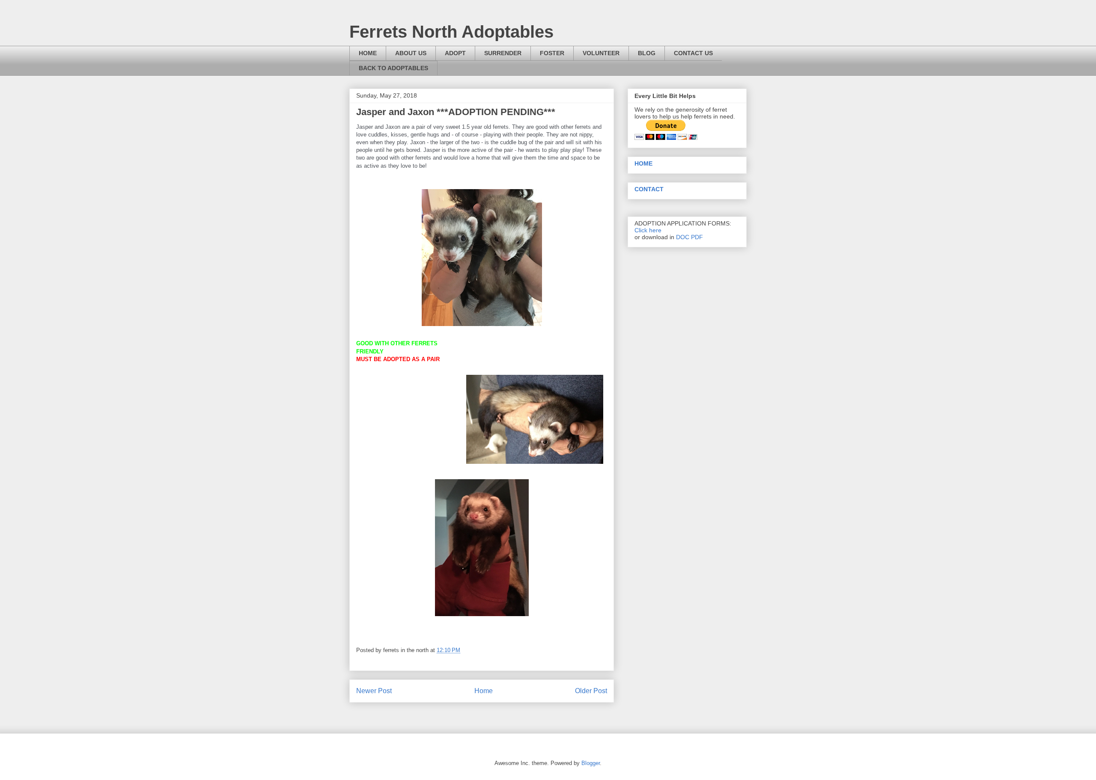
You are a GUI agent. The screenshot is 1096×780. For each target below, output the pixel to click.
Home (483, 690)
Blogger (590, 763)
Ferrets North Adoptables (451, 31)
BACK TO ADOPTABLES (393, 68)
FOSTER (552, 53)
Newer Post (374, 690)
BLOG (646, 53)
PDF (697, 237)
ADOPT (455, 53)
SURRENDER (502, 53)
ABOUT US (410, 53)
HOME (368, 53)
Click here (647, 230)
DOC (682, 237)
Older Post (591, 690)
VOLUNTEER (601, 53)
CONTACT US (693, 53)
